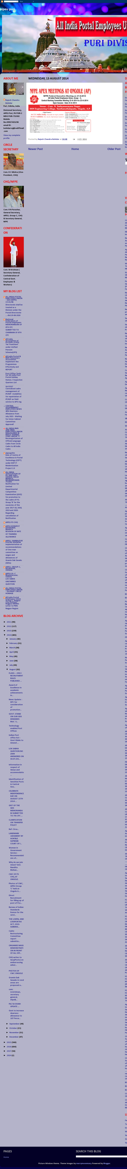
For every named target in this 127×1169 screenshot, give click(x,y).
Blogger (106, 1163)
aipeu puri (7, 9)
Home (75, 149)
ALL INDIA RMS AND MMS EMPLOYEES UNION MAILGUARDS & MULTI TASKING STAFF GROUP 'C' (14, 432)
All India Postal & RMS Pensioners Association (13, 358)
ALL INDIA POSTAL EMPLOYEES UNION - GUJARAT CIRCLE (14, 589)
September (14, 1024)
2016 (9, 1047)
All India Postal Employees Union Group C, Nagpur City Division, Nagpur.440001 (13, 600)
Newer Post (35, 149)
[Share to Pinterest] (86, 139)
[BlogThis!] (80, 139)
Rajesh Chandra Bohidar (12, 101)
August (12, 669)
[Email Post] (73, 139)
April (11, 652)
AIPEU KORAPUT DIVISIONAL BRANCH (13, 527)
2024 (9, 1055)
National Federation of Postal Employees (13, 321)
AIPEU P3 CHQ (12, 522)
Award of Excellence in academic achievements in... (16, 690)
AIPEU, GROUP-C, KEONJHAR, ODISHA (13, 568)
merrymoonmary (83, 1163)
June (11, 661)
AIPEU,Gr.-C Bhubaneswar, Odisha (12, 575)
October (13, 1028)
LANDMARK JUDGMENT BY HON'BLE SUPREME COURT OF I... (16, 838)
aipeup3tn (10, 453)
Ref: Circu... (14, 829)
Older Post (114, 149)
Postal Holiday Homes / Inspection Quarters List (14, 380)
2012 (9, 626)
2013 (9, 631)
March (12, 648)
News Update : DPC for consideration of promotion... (16, 705)
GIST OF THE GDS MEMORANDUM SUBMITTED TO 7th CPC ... (16, 810)
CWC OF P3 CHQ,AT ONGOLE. (14, 876)
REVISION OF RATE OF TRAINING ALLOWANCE (13, 534)
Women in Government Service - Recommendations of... (16, 853)
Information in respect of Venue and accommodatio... (16, 770)
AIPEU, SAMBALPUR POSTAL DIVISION (14, 541)
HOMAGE (9, 594)
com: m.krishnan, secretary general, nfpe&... (15, 994)
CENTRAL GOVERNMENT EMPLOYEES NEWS (14, 407)
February (13, 643)
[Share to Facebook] (84, 139)
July (11, 665)
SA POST (9, 387)
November (14, 1033)
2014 (9, 635)
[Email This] (78, 139)
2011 (9, 622)
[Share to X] (82, 139)
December (14, 1037)
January (13, 639)
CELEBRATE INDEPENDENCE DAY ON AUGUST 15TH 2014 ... (16, 796)
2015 (9, 1042)
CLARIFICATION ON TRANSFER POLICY (16, 822)
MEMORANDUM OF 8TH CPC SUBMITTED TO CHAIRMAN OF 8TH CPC (14, 330)
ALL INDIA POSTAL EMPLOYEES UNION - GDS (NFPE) (14, 298)
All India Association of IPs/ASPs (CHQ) (12, 340)
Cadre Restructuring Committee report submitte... (16, 936)
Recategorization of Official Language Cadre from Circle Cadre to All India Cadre (14, 444)
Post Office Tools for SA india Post (13, 374)
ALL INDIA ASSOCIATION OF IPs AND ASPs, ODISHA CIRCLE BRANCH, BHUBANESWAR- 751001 (13, 477)
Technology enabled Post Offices (15, 728)
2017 (9, 1051)
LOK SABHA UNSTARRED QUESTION (11, 581)
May (11, 656)
